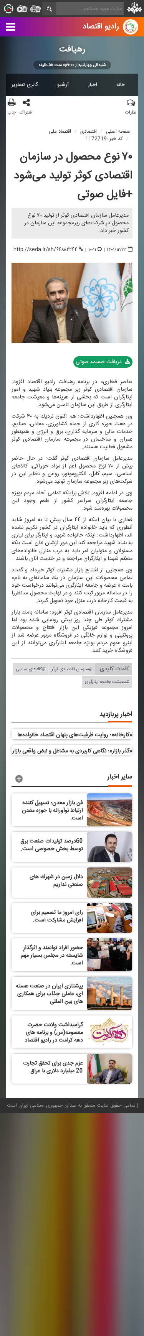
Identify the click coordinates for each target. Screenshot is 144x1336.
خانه (120, 85)
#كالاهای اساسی (30, 669)
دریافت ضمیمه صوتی (99, 362)
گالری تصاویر (25, 85)
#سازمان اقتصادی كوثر (71, 669)
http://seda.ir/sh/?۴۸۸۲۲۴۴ (45, 249)
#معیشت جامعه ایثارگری (107, 681)
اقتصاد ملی (60, 131)
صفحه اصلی (118, 131)
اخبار (92, 85)
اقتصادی (88, 131)
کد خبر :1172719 (104, 139)
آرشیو (63, 85)
